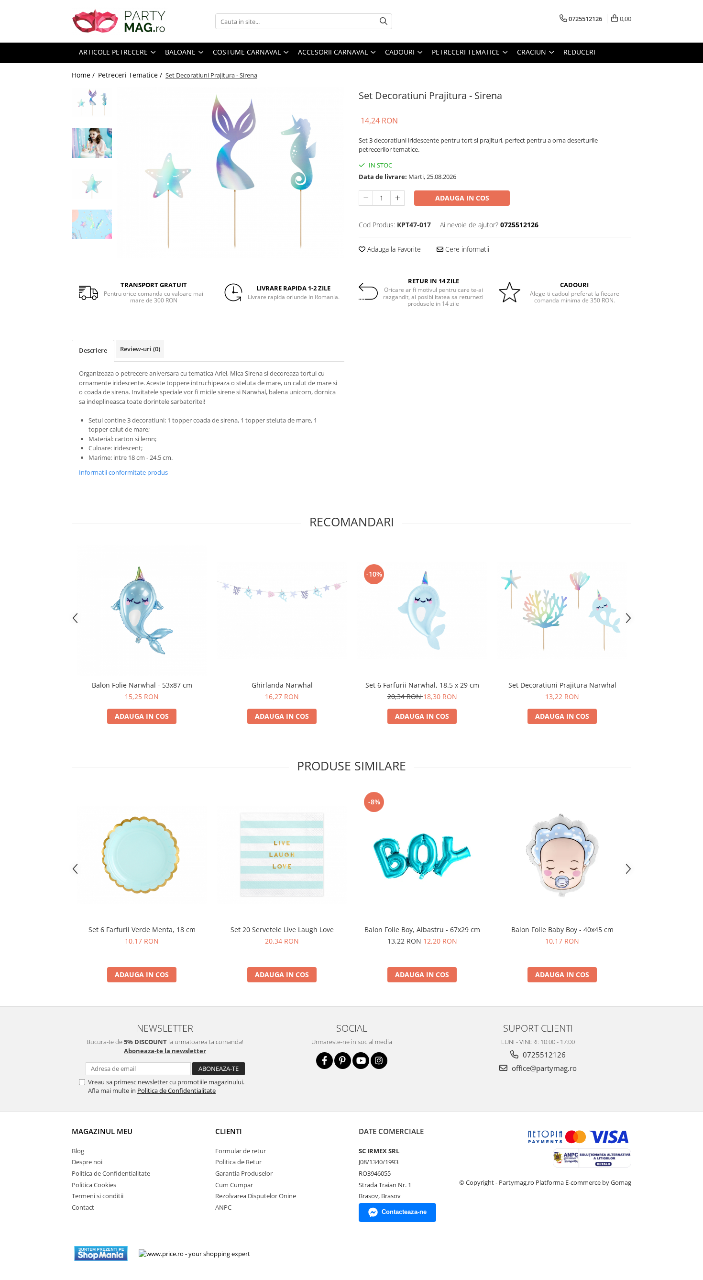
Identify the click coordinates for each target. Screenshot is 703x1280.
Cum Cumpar (234, 1184)
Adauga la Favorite (393, 249)
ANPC (223, 1207)
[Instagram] (379, 1060)
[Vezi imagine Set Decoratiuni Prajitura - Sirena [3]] (92, 224)
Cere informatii (466, 249)
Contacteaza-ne (404, 1211)
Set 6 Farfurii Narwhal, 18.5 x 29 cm (422, 685)
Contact (83, 1207)
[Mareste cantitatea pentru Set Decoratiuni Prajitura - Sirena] (397, 198)
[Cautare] (383, 21)
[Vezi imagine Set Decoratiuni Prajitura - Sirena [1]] (92, 143)
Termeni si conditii (97, 1195)
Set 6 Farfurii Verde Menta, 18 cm (142, 929)
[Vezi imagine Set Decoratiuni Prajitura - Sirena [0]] (92, 102)
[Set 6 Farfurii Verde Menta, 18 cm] (142, 854)
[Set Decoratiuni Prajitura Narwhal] (562, 610)
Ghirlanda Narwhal (282, 685)
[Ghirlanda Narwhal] (282, 610)
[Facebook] (324, 1060)
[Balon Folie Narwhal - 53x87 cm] (142, 610)
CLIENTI (228, 1131)
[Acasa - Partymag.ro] (119, 21)
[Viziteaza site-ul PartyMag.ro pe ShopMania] (101, 1253)
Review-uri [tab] (140, 349)
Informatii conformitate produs (123, 472)
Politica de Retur (238, 1162)
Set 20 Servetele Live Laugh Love (282, 929)
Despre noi (87, 1162)
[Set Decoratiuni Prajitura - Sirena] (230, 172)
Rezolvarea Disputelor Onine (255, 1195)
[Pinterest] (342, 1060)
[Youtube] (360, 1060)
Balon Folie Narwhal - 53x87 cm (142, 685)
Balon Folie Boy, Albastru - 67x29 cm (422, 929)
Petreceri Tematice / (131, 74)
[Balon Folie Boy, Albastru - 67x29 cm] (422, 855)
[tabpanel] (230, 172)
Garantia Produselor (244, 1173)
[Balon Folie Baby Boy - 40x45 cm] (562, 855)
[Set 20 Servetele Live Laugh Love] (282, 854)
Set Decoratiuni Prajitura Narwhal (562, 685)
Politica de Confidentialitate (176, 1090)
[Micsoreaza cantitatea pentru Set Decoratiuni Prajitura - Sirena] (366, 198)
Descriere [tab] (93, 350)
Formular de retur (240, 1150)
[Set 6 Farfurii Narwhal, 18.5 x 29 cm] (422, 610)
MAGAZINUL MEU (102, 1131)
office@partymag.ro (543, 1068)
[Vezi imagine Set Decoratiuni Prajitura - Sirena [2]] (92, 184)
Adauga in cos (462, 197)
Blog (78, 1150)
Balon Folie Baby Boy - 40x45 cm (562, 929)
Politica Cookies (94, 1184)
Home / (84, 74)
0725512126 (543, 1054)
